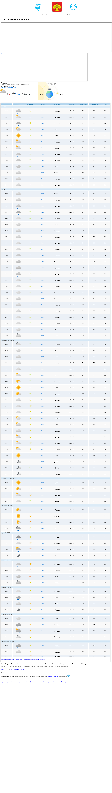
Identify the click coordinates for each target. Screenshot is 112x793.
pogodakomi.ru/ (5, 669)
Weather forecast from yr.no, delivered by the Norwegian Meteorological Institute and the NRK (23, 659)
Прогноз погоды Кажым (17, 669)
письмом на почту (53, 676)
